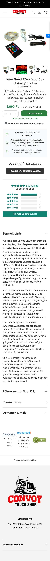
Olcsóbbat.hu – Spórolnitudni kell (9, 442)
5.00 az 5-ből (32, 186)
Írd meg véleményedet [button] (25, 214)
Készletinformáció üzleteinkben (24, 124)
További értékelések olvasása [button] (25, 171)
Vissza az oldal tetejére (25, 460)
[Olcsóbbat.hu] (9, 434)
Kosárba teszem (34, 113)
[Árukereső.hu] (24, 433)
